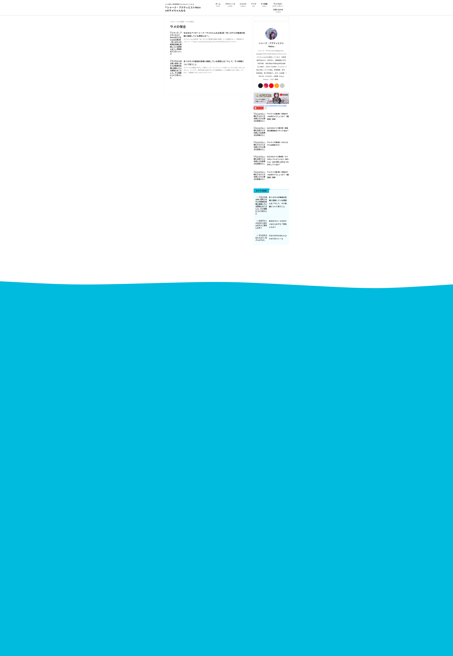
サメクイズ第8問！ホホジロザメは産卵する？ (277, 143)
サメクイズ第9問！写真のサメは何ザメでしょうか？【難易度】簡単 (278, 116)
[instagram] (266, 85)
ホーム (218, 5)
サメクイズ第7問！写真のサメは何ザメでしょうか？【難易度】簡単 (278, 175)
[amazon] (276, 85)
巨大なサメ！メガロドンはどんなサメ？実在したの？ (278, 224)
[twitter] (260, 85)
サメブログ (277, 5)
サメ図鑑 (264, 5)
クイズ (253, 5)
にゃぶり (243, 5)
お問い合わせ (278, 10)
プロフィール (230, 5)
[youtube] (271, 85)
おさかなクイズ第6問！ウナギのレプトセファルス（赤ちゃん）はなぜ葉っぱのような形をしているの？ (278, 160)
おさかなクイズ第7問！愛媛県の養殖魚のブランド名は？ (278, 129)
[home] (282, 85)
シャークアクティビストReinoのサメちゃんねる (270, 105)
